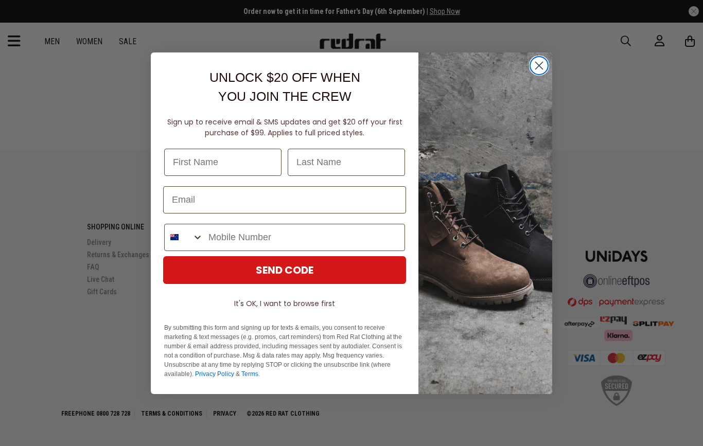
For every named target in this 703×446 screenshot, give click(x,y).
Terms (249, 374)
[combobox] (184, 237)
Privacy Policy (214, 374)
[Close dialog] (539, 66)
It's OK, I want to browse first (284, 303)
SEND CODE (284, 270)
